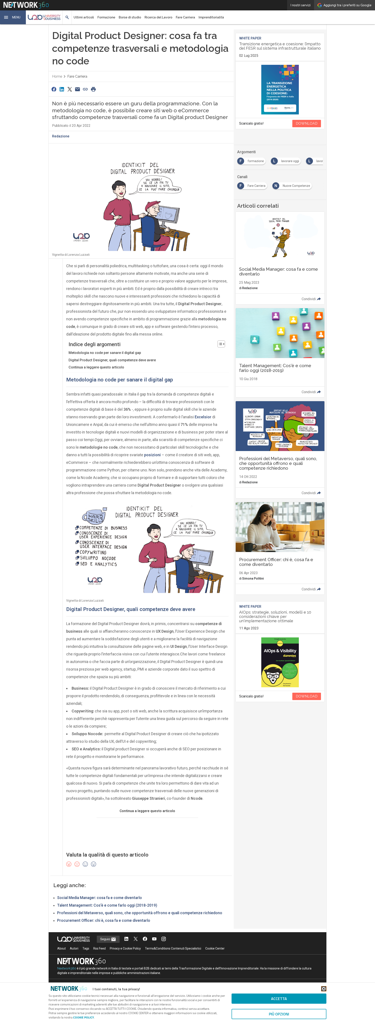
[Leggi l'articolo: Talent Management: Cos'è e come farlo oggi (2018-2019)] (280, 352)
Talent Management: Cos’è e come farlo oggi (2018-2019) (107, 905)
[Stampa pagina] (93, 89)
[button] (13, 17)
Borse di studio (130, 17)
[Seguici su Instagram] (163, 939)
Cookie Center (215, 948)
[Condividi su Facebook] (53, 89)
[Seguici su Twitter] (135, 939)
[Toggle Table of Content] (219, 344)
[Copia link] (85, 89)
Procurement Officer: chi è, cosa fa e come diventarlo (103, 920)
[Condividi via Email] (77, 89)
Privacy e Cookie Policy (125, 948)
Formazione (106, 17)
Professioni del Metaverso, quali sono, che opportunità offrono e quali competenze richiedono (139, 913)
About (61, 948)
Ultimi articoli (84, 17)
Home (57, 76)
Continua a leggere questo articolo (96, 367)
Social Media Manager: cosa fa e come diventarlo (99, 898)
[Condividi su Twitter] (69, 89)
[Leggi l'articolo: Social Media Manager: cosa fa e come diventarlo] (280, 258)
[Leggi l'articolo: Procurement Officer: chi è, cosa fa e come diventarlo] (280, 548)
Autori (74, 948)
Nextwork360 (66, 968)
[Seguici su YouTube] (154, 939)
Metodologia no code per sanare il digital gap (105, 353)
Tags (85, 948)
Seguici (105, 939)
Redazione (60, 136)
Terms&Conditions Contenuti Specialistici (173, 948)
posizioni (152, 455)
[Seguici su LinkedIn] (126, 939)
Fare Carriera (185, 17)
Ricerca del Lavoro (158, 17)
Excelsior (203, 417)
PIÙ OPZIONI (279, 1014)
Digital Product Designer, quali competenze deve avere (112, 360)
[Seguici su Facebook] (145, 939)
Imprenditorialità (211, 17)
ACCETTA (279, 999)
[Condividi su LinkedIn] (61, 89)
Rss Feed (99, 948)
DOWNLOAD (306, 123)
